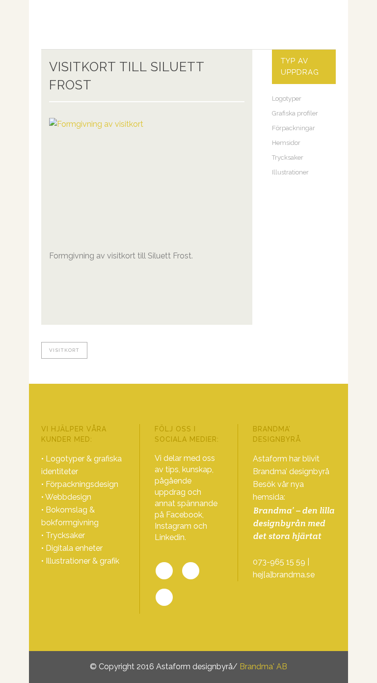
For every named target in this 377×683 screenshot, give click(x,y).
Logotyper (286, 98)
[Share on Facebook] (54, 309)
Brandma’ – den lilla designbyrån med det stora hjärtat (294, 523)
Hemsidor (286, 142)
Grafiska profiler (295, 113)
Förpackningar (293, 128)
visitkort (64, 350)
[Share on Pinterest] (85, 309)
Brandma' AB (263, 666)
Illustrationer (290, 172)
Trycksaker (287, 157)
